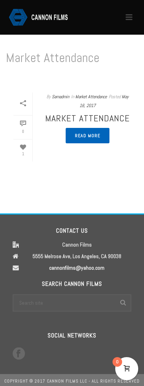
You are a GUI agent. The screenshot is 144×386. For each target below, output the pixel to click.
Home (49, 77)
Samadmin (60, 97)
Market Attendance (80, 77)
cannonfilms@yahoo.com (76, 267)
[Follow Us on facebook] (19, 354)
